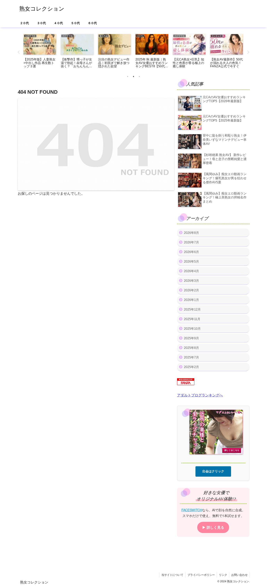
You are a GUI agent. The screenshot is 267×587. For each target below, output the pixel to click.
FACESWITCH (191, 509)
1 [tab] (128, 76)
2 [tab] (133, 76)
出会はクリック (213, 471)
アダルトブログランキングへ (200, 395)
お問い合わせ (239, 574)
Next (248, 52)
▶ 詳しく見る (213, 527)
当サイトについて (172, 574)
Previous (19, 52)
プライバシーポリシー (201, 574)
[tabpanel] (39, 51)
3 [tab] (139, 76)
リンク (223, 574)
